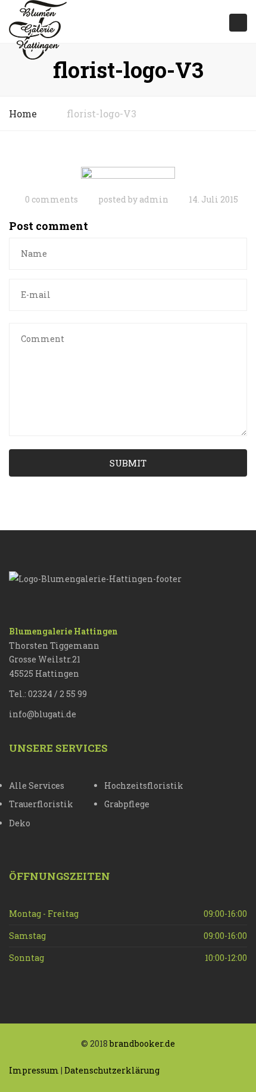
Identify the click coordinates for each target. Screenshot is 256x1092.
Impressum (34, 1070)
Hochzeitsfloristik (143, 785)
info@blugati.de (42, 714)
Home (23, 113)
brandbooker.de (142, 1043)
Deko (19, 823)
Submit (128, 463)
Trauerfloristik (41, 804)
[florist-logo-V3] (128, 175)
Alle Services (36, 785)
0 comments (51, 199)
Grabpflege (126, 804)
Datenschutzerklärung (112, 1070)
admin (153, 199)
